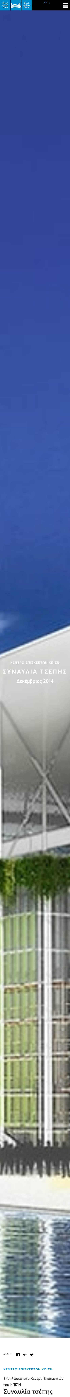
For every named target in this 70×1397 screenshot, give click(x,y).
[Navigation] (65, 3)
